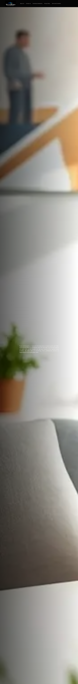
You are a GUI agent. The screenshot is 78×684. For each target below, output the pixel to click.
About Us (22, 3)
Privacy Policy (47, 3)
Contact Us (28, 3)
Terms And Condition (56, 3)
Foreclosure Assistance (37, 3)
